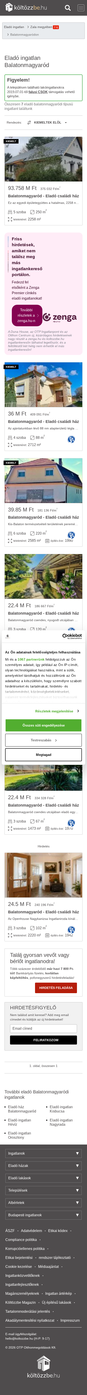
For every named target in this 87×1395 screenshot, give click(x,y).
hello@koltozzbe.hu (19, 1338)
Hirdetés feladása (56, 988)
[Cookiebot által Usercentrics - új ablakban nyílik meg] (62, 636)
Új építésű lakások (56, 1302)
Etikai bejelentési (19, 1258)
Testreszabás (41, 740)
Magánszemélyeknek (22, 1293)
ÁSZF (10, 1231)
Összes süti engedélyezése (44, 725)
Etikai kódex (58, 1231)
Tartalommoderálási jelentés (27, 1311)
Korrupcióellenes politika (25, 1249)
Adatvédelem (31, 1231)
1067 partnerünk (31, 659)
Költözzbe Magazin (20, 1302)
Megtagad (43, 755)
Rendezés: (14, 122)
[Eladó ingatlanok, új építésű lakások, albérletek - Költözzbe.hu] (43, 1367)
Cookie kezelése (18, 1267)
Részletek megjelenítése (54, 711)
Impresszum (70, 1320)
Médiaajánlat (48, 1267)
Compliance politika (21, 1240)
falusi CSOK (38, 92)
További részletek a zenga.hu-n (26, 315)
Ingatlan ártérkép (58, 1293)
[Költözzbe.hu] (26, 8)
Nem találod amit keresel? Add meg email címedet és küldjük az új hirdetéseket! (39, 1017)
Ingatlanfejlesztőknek (22, 1284)
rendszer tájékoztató (55, 1258)
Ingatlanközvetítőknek (22, 1275)
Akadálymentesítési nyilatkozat (29, 1320)
